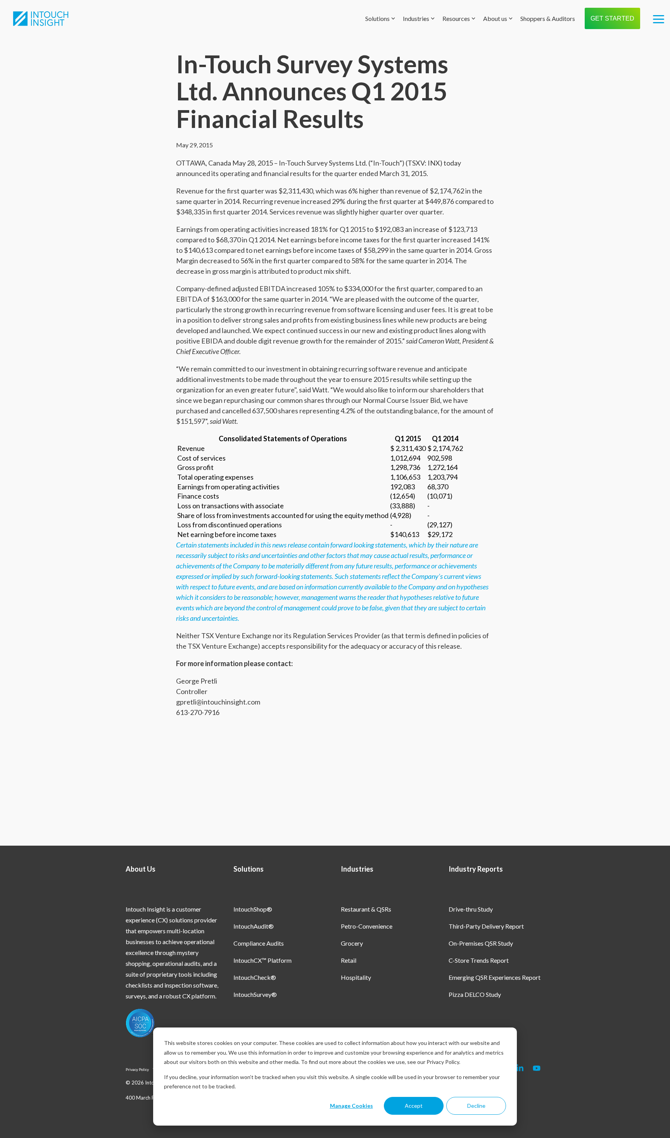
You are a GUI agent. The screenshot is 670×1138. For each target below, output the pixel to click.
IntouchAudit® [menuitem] (253, 926)
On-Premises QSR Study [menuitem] (481, 943)
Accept (414, 1105)
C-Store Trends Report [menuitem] (479, 960)
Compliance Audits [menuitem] (258, 943)
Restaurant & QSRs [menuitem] (366, 909)
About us (495, 18)
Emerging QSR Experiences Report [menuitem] (494, 977)
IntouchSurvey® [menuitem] (255, 994)
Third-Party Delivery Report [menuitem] (486, 926)
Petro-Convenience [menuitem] (366, 926)
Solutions (377, 18)
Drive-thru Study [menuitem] (471, 909)
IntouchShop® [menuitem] (252, 909)
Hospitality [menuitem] (356, 977)
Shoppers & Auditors (547, 18)
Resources (456, 18)
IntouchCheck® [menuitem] (254, 977)
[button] (658, 18)
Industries (416, 18)
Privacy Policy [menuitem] (137, 1069)
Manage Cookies (351, 1105)
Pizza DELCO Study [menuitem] (475, 994)
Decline (476, 1105)
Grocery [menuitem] (352, 943)
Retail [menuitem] (348, 960)
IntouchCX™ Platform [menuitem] (262, 960)
